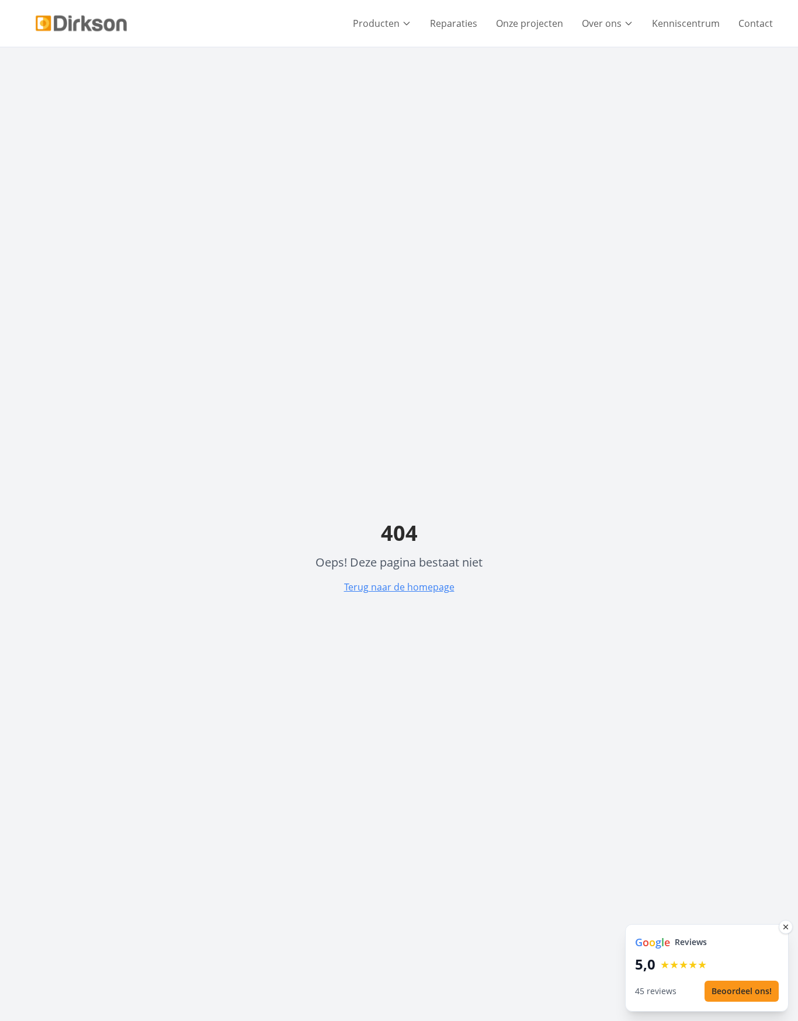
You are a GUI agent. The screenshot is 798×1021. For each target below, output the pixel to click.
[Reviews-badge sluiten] (786, 927)
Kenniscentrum (686, 23)
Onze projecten (529, 23)
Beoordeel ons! (742, 990)
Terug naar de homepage (399, 587)
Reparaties (453, 23)
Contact (755, 23)
